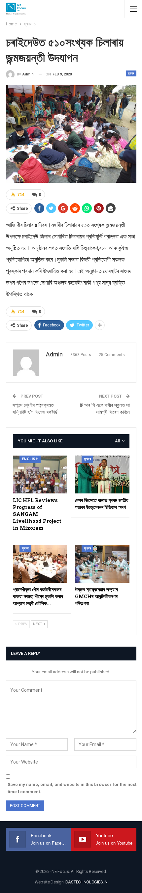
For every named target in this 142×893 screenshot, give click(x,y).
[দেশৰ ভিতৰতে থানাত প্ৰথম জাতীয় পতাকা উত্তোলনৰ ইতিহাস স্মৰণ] (102, 474)
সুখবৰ (131, 73)
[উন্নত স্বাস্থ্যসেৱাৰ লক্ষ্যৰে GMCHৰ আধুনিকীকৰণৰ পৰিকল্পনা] (102, 564)
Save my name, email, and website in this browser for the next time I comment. (72, 788)
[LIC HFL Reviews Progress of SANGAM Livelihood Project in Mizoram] (40, 474)
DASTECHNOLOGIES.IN (86, 881)
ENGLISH (30, 459)
